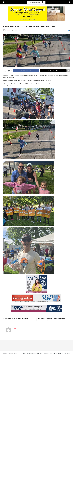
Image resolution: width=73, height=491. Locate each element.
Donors (54, 353)
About (28, 353)
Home (4, 23)
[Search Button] (69, 2)
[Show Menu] (3, 2)
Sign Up (24, 353)
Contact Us (38, 353)
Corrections (44, 353)
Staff (8, 30)
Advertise (33, 353)
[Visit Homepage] (36, 2)
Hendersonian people (61, 353)
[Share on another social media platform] (68, 70)
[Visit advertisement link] (36, 14)
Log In (68, 353)
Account (50, 353)
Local (11, 23)
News (7, 23)
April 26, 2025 (14, 30)
